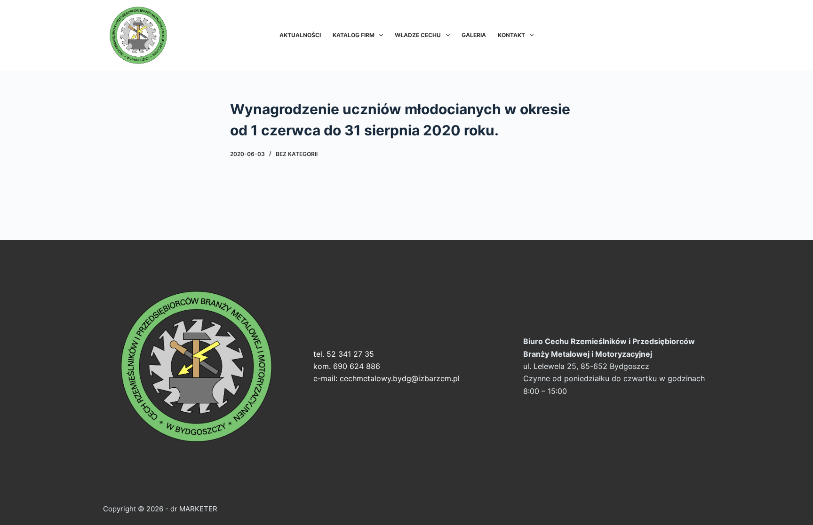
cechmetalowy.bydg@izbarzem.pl (400, 378)
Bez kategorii (297, 153)
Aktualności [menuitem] (300, 35)
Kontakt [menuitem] (511, 35)
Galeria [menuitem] (474, 35)
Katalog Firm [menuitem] (354, 35)
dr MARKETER (192, 508)
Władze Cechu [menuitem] (418, 35)
